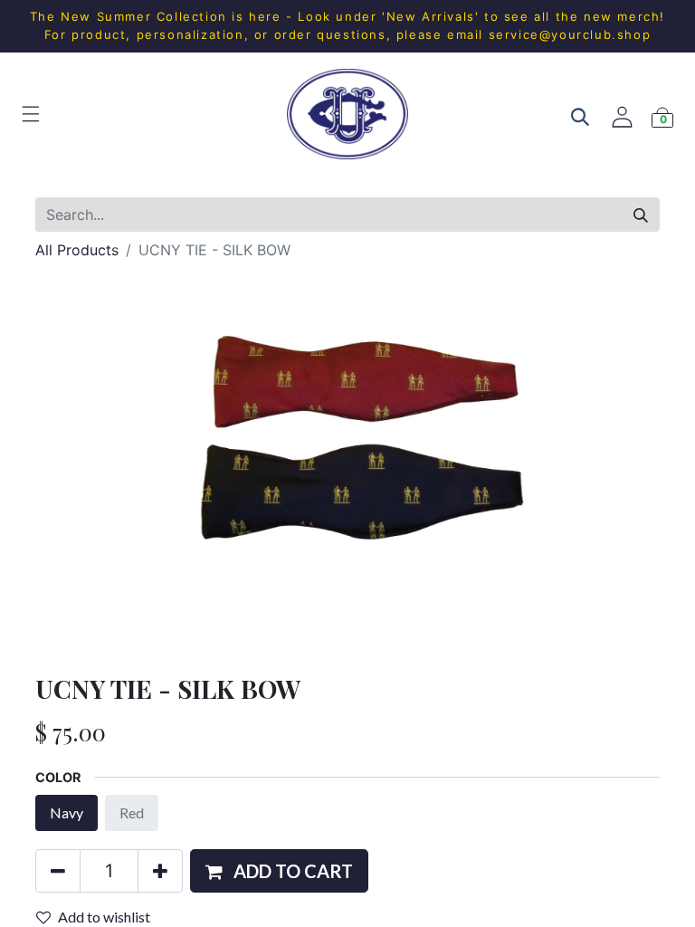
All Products (77, 250)
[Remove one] (58, 871)
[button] (279, 871)
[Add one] (160, 871)
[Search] (641, 214)
